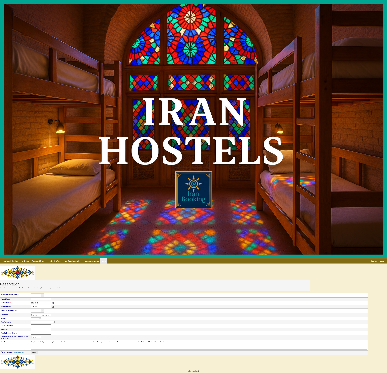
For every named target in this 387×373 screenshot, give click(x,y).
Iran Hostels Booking (10, 261)
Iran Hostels (25, 261)
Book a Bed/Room (54, 261)
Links (104, 261)
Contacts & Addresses (91, 261)
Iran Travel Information (72, 261)
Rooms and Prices (38, 261)
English (374, 261)
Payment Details (27, 288)
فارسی (382, 261)
